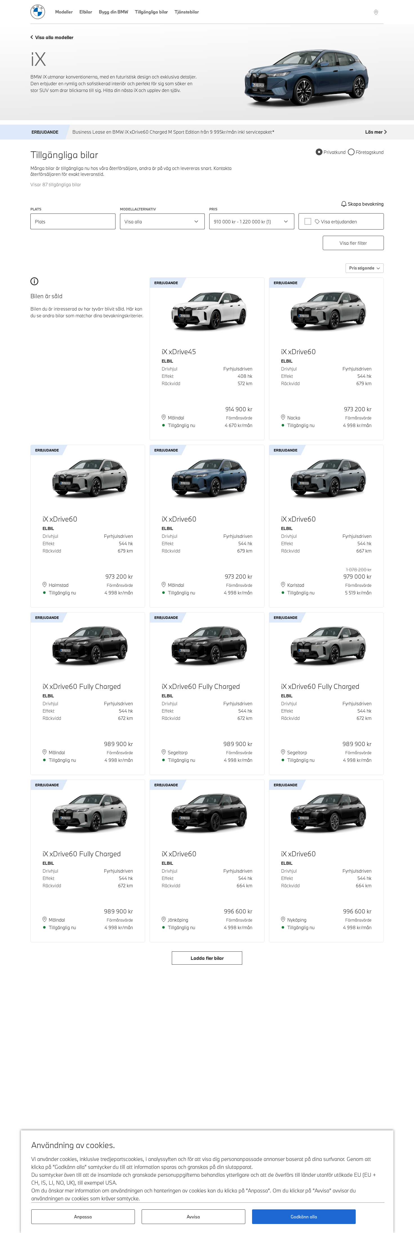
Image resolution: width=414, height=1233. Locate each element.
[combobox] (162, 221)
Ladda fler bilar (207, 958)
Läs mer (373, 132)
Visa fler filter (353, 243)
